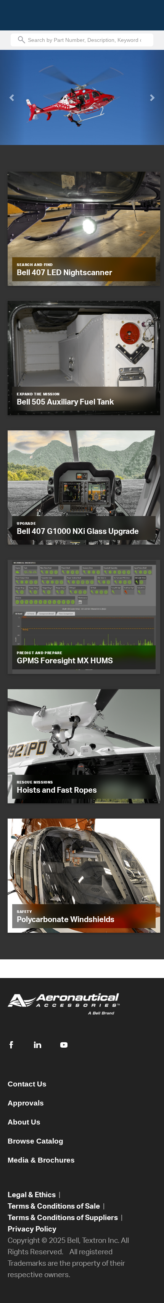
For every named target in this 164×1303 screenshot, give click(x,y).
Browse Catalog (35, 1141)
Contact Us (27, 1084)
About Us (24, 1122)
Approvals (26, 1103)
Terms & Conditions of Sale (54, 1206)
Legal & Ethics (32, 1194)
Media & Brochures (41, 1160)
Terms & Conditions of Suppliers (63, 1217)
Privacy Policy (32, 1228)
